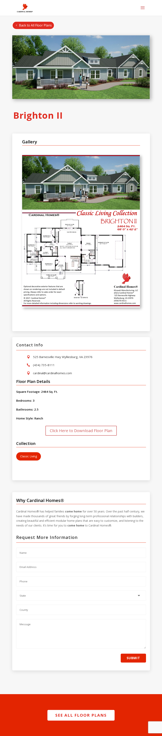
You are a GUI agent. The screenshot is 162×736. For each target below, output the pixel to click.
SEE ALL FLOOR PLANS (81, 715)
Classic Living (28, 456)
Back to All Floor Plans (35, 25)
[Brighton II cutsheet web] (81, 306)
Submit (133, 658)
